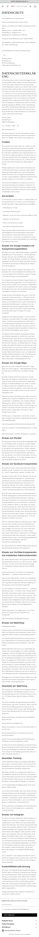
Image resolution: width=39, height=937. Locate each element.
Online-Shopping (8, 924)
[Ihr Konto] (30, 6)
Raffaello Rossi (7, 921)
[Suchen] (7, 6)
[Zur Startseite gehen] (19, 6)
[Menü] (3, 6)
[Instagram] (3, 931)
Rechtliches (6, 927)
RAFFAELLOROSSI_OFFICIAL (13, 930)
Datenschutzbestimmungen (20, 909)
